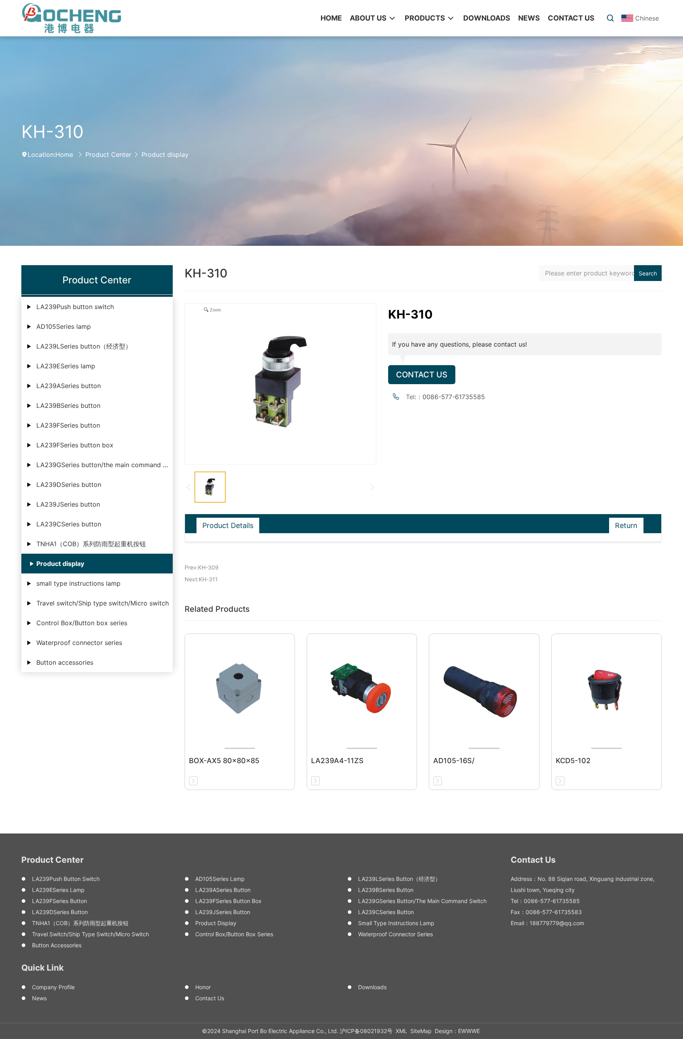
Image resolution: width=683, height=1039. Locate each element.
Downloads (372, 987)
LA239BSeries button (68, 405)
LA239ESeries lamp (65, 366)
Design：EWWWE (457, 1031)
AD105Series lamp (63, 326)
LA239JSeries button (68, 504)
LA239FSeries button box (74, 445)
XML (401, 1031)
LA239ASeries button (68, 386)
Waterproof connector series (79, 643)
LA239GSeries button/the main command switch (104, 465)
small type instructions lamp (78, 583)
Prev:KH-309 (202, 567)
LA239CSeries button (68, 524)
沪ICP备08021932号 (366, 1031)
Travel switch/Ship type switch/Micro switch (102, 603)
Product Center (108, 154)
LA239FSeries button (68, 425)
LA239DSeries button (68, 484)
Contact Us (421, 374)
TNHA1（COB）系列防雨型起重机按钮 (91, 544)
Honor (203, 987)
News (39, 998)
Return (626, 525)
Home (64, 154)
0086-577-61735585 (454, 397)
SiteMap (421, 1031)
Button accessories (64, 662)
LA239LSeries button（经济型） (84, 346)
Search (648, 273)
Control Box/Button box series (81, 623)
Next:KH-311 (201, 579)
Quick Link (42, 968)
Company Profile (53, 987)
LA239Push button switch (75, 307)
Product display (165, 154)
